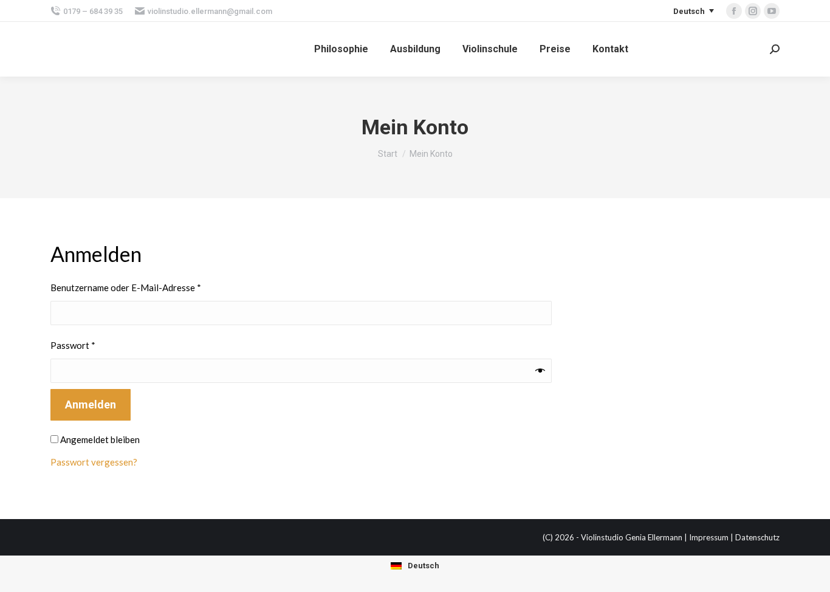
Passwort (97, 345)
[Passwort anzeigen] (540, 370)
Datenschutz (757, 537)
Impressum (709, 537)
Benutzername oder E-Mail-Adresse (150, 287)
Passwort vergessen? (93, 461)
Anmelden (90, 404)
